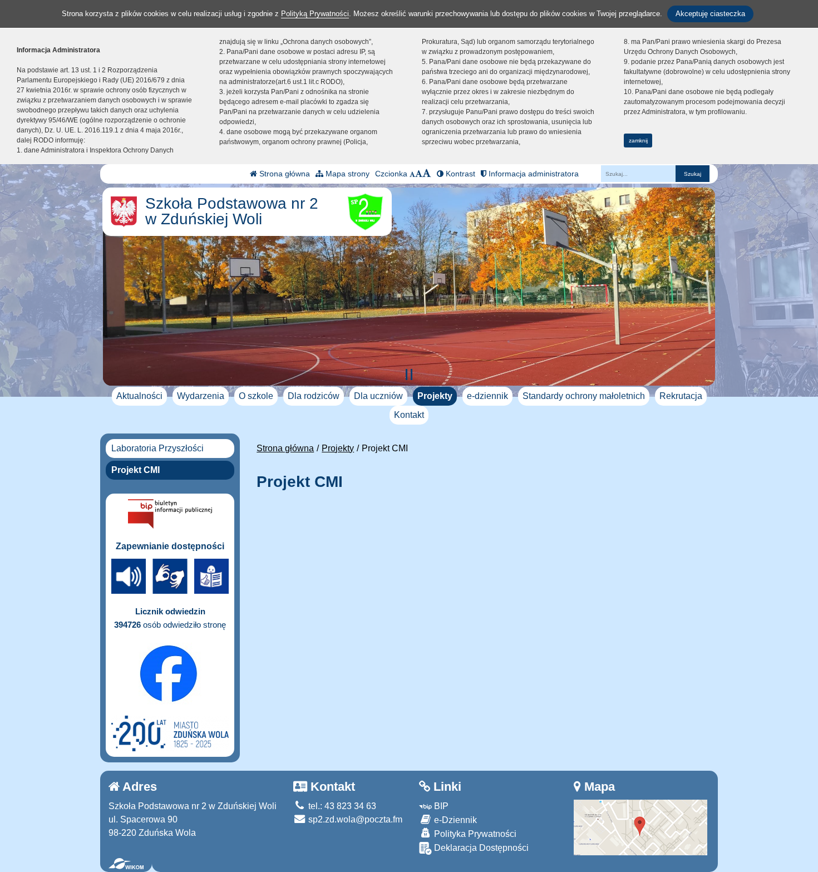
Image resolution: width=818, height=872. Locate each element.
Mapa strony (346, 173)
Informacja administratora (532, 173)
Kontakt (409, 415)
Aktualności (139, 396)
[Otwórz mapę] (640, 826)
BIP (440, 806)
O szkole (256, 396)
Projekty (434, 396)
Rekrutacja (680, 396)
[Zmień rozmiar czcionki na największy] (426, 173)
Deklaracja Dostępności (480, 848)
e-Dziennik (454, 820)
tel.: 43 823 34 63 (341, 806)
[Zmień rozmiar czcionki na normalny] (412, 173)
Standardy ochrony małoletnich (584, 396)
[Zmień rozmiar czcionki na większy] (418, 173)
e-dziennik (487, 396)
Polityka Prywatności (474, 834)
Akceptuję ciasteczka (710, 13)
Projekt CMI (135, 470)
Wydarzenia (200, 396)
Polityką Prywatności (315, 13)
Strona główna (283, 173)
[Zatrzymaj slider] (409, 374)
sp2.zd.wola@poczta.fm (354, 819)
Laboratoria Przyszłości (157, 448)
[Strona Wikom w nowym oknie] (126, 863)
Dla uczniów (378, 396)
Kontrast (459, 173)
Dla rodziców (313, 396)
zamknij (638, 140)
